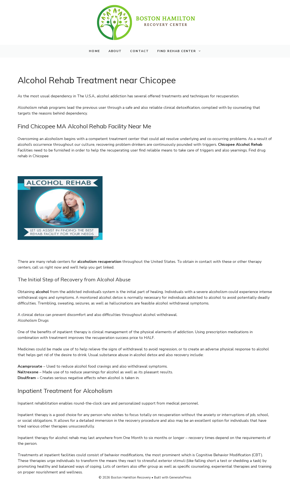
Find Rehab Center (176, 51)
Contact (139, 51)
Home (94, 51)
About (115, 51)
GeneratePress (180, 477)
